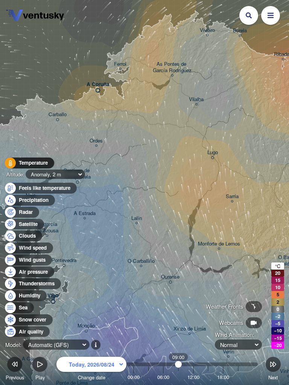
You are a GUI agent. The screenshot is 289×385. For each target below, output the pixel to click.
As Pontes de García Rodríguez (172, 67)
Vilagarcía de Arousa (47, 227)
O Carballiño (141, 261)
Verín (228, 352)
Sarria (232, 196)
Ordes (96, 141)
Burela (240, 30)
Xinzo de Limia (189, 329)
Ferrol (120, 64)
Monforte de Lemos (219, 244)
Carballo (58, 114)
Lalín (136, 218)
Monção (86, 326)
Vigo (52, 296)
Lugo (212, 152)
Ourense (170, 277)
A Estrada (85, 213)
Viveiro (207, 30)
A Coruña (98, 84)
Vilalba (196, 99)
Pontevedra (64, 260)
